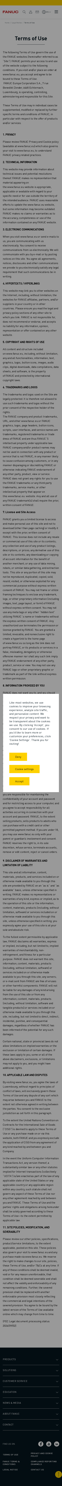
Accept (19, 781)
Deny (18, 756)
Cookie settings (24, 769)
